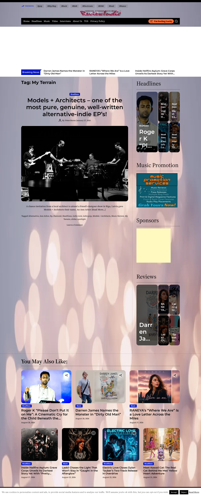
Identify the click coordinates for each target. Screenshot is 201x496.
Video (55, 21)
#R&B (74, 6)
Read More (194, 492)
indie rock (77, 216)
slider (73, 219)
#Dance (122, 6)
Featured (57, 216)
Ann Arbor (44, 216)
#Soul (111, 6)
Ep (51, 216)
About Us (77, 21)
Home (26, 21)
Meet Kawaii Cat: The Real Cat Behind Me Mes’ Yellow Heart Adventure (160, 470)
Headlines (37, 21)
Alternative (33, 216)
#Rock (64, 6)
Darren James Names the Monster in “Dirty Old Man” (98, 412)
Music (47, 21)
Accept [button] (174, 492)
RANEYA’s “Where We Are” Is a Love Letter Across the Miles (65, 72)
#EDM (101, 6)
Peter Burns (70, 120)
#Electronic (87, 6)
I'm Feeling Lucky (163, 21)
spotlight (81, 219)
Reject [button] (184, 492)
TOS (86, 21)
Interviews (65, 21)
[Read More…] (99, 209)
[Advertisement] (100, 49)
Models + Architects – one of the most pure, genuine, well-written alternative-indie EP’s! (74, 107)
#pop (40, 6)
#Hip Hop (51, 6)
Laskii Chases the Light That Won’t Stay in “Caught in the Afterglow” (156, 72)
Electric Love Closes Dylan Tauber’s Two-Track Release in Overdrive (120, 470)
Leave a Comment (75, 224)
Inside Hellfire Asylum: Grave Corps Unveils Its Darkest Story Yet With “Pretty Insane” (111, 73)
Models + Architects (101, 216)
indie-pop (87, 216)
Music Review (117, 216)
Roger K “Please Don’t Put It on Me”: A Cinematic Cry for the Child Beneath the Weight (45, 416)
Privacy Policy (97, 21)
